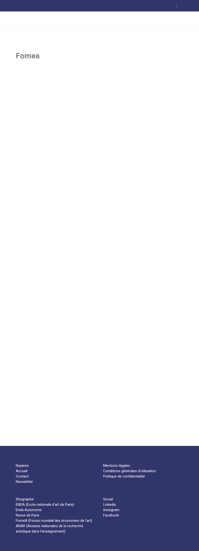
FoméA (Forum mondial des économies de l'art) (54, 520)
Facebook (111, 515)
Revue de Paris (27, 515)
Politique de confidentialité (124, 476)
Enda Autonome (28, 510)
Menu (177, 20)
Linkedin (109, 504)
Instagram (111, 510)
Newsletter (24, 481)
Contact (22, 476)
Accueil (21, 471)
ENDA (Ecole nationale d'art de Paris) (45, 504)
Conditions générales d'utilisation (129, 471)
